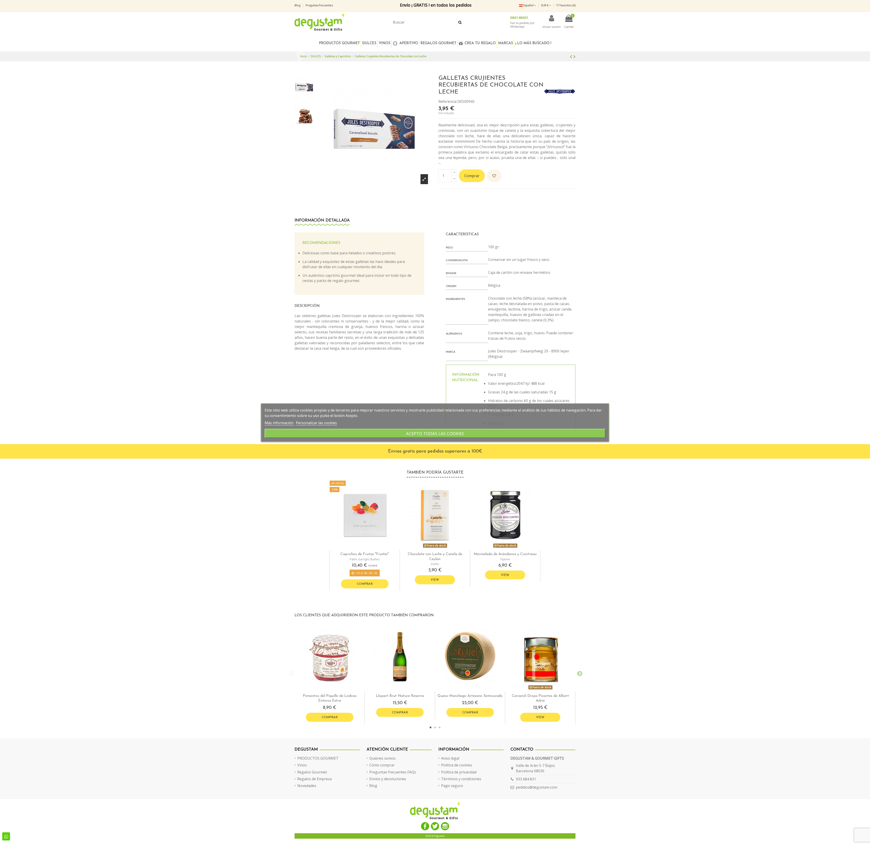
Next (579, 673)
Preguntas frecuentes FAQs (392, 772)
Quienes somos (382, 758)
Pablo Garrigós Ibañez (365, 559)
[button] (438, 43)
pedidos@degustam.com (536, 787)
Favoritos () (567, 5)
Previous (291, 673)
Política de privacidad (458, 772)
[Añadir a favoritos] (494, 175)
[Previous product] (571, 56)
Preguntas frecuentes (319, 5)
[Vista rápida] (368, 547)
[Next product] (574, 56)
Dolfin (435, 564)
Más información (279, 422)
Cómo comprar (382, 765)
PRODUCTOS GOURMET (317, 758)
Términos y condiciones (461, 778)
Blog (298, 5)
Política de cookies (456, 765)
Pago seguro (452, 785)
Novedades (306, 785)
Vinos (302, 765)
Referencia (447, 101)
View (435, 579)
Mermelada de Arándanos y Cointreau (505, 554)
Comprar (471, 175)
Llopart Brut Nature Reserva (400, 696)
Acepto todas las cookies (435, 433)
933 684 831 (526, 779)
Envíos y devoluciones (387, 778)
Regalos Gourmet (312, 772)
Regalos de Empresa (314, 778)
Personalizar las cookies (316, 422)
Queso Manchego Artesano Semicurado (470, 696)
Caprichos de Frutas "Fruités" (365, 554)
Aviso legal (450, 758)
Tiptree (505, 559)
